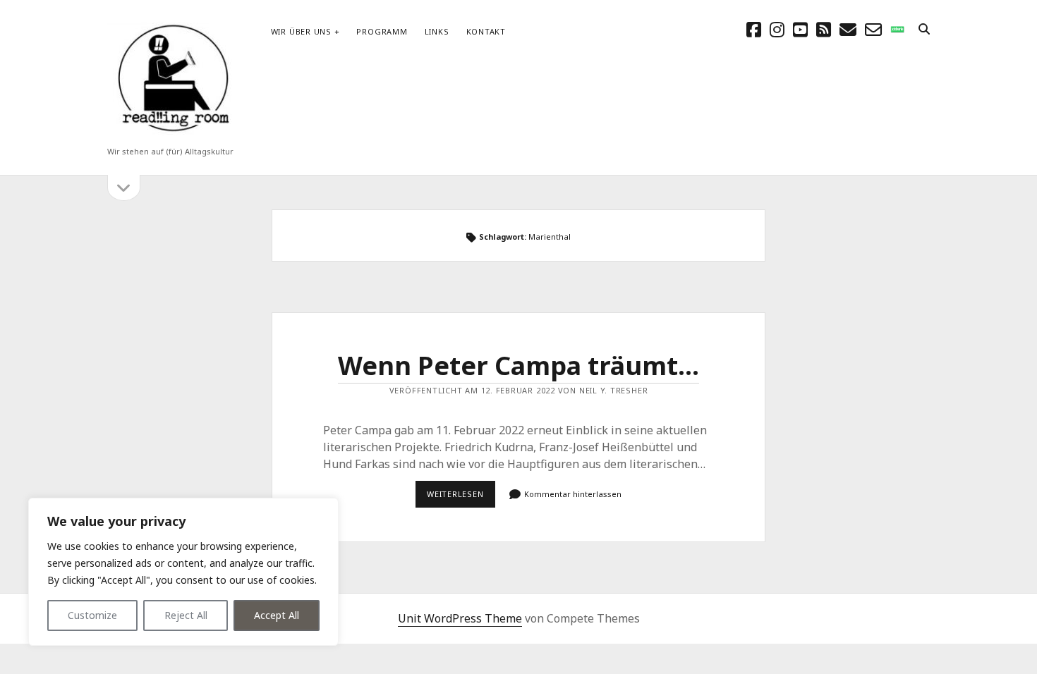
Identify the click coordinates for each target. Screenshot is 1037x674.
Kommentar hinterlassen (572, 494)
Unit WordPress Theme (460, 618)
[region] (183, 572)
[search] (924, 29)
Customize (92, 615)
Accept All (276, 615)
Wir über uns (301, 31)
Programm (381, 31)
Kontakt (486, 31)
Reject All (185, 615)
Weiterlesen (461, 498)
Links (437, 31)
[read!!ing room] (170, 133)
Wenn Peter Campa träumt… (518, 365)
